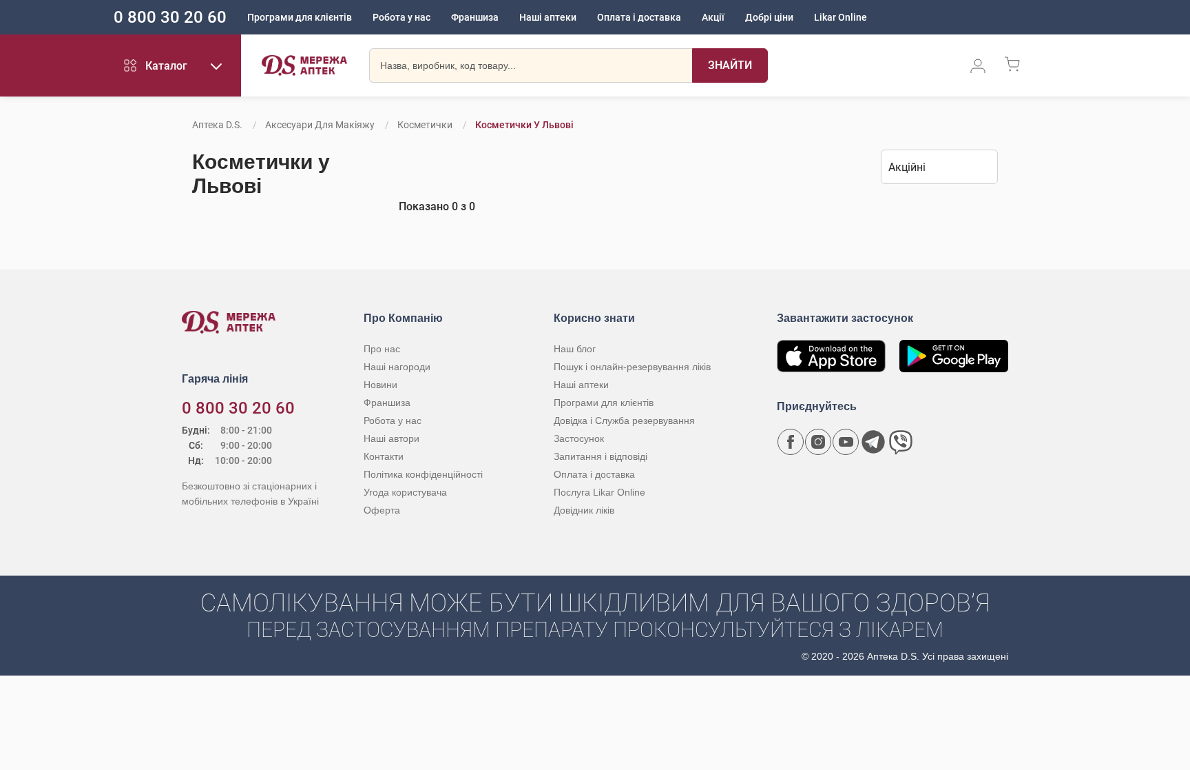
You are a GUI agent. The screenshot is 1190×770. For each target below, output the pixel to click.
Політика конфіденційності (423, 474)
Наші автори (391, 438)
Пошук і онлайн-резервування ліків (632, 366)
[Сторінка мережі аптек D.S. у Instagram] (818, 442)
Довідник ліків (584, 510)
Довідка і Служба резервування (624, 420)
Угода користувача (405, 492)
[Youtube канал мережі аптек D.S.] (845, 442)
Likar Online (840, 17)
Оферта (382, 510)
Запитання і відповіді (600, 456)
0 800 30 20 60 (170, 17)
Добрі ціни (769, 17)
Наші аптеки (547, 17)
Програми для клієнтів (299, 17)
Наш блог (575, 348)
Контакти (384, 456)
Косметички (424, 124)
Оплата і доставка (639, 17)
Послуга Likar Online (599, 492)
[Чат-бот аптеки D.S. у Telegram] (873, 442)
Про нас (382, 348)
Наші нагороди (397, 366)
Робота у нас (401, 17)
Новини (380, 384)
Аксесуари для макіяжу (320, 124)
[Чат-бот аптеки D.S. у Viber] (901, 442)
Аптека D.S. (217, 124)
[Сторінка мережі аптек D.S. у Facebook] (790, 442)
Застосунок (579, 438)
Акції (713, 17)
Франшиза (475, 17)
